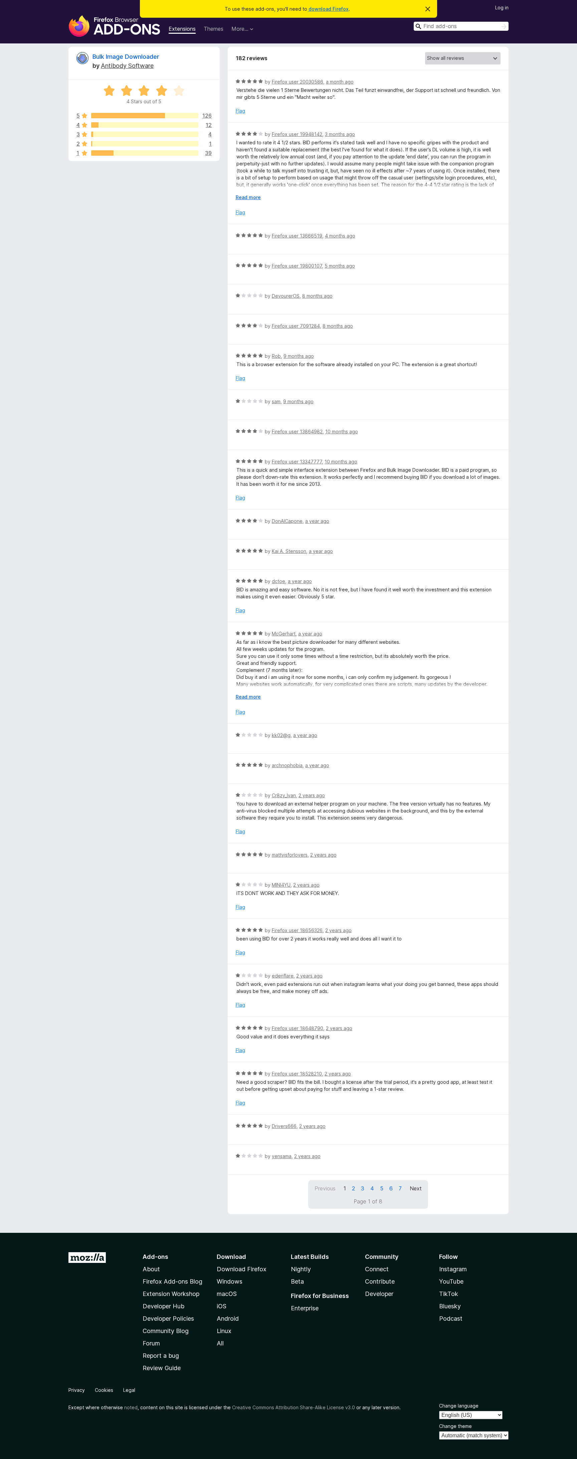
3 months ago (340, 134)
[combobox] (461, 26)
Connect (377, 1269)
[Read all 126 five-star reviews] (144, 115)
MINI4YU (281, 885)
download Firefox (329, 9)
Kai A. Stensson (289, 551)
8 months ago (317, 296)
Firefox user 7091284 (296, 326)
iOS (221, 1306)
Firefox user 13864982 (297, 431)
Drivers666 (284, 1126)
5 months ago (340, 266)
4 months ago (340, 236)
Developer (379, 1293)
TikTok (448, 1293)
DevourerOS (286, 296)
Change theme (455, 1426)
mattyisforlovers (290, 855)
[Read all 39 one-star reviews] (144, 153)
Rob (276, 356)
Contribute (380, 1281)
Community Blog (166, 1330)
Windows (229, 1281)
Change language (458, 1406)
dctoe (278, 581)
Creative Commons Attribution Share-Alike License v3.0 (293, 1407)
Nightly (301, 1269)
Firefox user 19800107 (297, 266)
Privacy (76, 1390)
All (220, 1343)
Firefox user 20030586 (297, 82)
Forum (151, 1343)
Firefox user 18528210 (297, 1073)
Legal (129, 1390)
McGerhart (284, 633)
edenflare (283, 976)
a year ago (317, 521)
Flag (240, 111)
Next (416, 1188)
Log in (502, 7)
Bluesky (450, 1306)
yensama (282, 1156)
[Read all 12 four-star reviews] (144, 125)
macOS (227, 1293)
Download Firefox (241, 1269)
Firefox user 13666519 (297, 236)
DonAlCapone (287, 521)
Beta (297, 1281)
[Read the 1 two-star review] (144, 143)
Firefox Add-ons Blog (172, 1281)
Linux (224, 1330)
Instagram (453, 1269)
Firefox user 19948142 (297, 134)
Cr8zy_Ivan (284, 795)
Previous (325, 1188)
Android (228, 1318)
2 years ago (312, 795)
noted (131, 1407)
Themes (213, 28)
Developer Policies (168, 1318)
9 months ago (298, 356)
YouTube (451, 1281)
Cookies (104, 1390)
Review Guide (162, 1367)
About (151, 1269)
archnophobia (287, 765)
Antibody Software (127, 65)
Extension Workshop (171, 1293)
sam (276, 401)
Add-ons (155, 1256)
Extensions (182, 28)
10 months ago (341, 431)
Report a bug (161, 1355)
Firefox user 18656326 (297, 930)
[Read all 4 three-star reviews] (144, 134)
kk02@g (281, 735)
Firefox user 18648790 (297, 1028)
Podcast (450, 1318)
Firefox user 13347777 (297, 461)
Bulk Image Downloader (125, 56)
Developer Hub (163, 1306)
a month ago (340, 82)
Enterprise (305, 1308)
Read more (248, 197)
